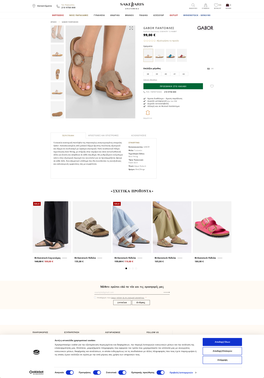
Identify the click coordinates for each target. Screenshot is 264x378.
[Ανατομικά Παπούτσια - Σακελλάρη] (132, 6)
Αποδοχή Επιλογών (222, 351)
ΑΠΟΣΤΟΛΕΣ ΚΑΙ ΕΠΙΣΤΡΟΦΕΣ (103, 135)
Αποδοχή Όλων (222, 342)
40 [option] (166, 74)
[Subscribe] (171, 294)
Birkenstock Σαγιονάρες (48, 257)
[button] (126, 268)
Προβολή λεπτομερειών (181, 372)
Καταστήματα (44, 6)
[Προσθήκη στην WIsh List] (68, 203)
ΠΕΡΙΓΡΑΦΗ (68, 135)
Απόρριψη (222, 360)
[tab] (68, 135)
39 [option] (157, 74)
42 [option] (184, 74)
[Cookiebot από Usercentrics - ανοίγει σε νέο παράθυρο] (36, 373)
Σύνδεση (205, 8)
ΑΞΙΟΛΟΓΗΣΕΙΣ (138, 135)
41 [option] (175, 74)
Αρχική (54, 22)
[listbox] (178, 74)
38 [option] (148, 74)
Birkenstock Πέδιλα (85, 257)
